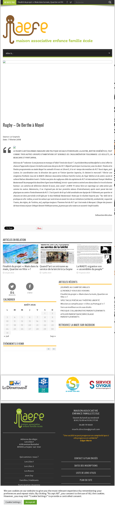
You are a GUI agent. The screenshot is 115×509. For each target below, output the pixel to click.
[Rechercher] (110, 2)
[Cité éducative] (101, 386)
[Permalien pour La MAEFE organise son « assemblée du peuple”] (94, 262)
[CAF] (15, 390)
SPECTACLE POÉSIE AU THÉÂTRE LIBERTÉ (80, 300)
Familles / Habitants (29, 480)
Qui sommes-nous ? (29, 457)
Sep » (53, 336)
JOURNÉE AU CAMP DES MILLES (75, 287)
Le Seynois (15, 136)
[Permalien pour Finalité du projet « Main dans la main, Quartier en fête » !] (20, 262)
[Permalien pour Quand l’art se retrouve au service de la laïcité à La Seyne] (57, 262)
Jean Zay (29, 475)
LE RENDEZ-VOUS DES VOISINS (75, 290)
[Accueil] (29, 418)
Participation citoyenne (29, 485)
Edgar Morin (86, 440)
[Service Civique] (72, 390)
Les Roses (29, 471)
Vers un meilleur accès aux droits (75, 307)
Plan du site (86, 480)
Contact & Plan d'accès (86, 458)
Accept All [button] (30, 502)
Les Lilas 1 (29, 461)
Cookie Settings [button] (13, 502)
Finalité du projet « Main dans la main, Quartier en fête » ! (42, 2)
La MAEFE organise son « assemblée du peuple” (90, 268)
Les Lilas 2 (29, 466)
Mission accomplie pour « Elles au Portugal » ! (82, 303)
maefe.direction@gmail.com (86, 429)
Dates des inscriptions (85, 465)
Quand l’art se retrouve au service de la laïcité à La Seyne (56, 268)
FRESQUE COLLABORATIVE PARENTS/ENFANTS (82, 310)
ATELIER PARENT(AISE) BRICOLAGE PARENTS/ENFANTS (77, 315)
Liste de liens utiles (86, 472)
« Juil (6, 336)
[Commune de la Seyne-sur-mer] (44, 388)
